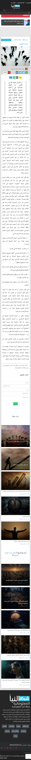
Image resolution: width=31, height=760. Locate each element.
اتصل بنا (13, 3)
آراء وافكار (25, 40)
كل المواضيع (21, 3)
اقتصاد (4, 726)
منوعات (7, 731)
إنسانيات (23, 731)
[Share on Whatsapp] (26, 72)
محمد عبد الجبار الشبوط (12, 554)
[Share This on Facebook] (17, 72)
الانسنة (10, 77)
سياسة (18, 726)
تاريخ (20, 77)
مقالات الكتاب (17, 40)
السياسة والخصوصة (27, 752)
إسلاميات (11, 726)
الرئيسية (29, 3)
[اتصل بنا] (22, 10)
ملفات (15, 736)
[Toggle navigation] (29, 13)
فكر (14, 77)
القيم (17, 77)
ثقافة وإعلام (15, 731)
